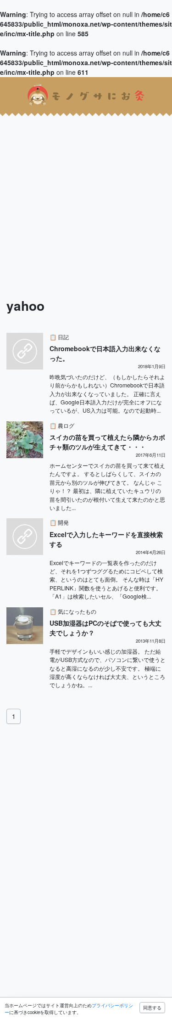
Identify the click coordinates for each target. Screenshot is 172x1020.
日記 (63, 337)
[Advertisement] (86, 199)
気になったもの (77, 611)
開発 (63, 522)
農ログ (66, 425)
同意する (152, 1007)
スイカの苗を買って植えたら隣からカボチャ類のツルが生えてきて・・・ (107, 441)
